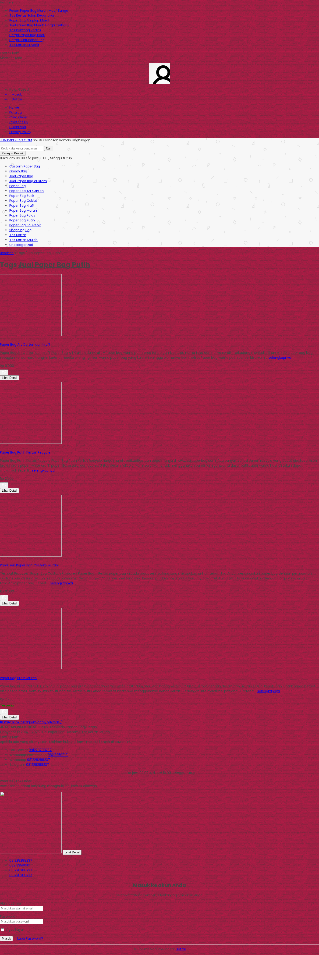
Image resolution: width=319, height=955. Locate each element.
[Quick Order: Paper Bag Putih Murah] (0, 673)
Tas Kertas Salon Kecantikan (32, 15)
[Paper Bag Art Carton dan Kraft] (31, 334)
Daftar (181, 949)
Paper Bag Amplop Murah (29, 20)
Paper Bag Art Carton (26, 190)
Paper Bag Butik (21, 195)
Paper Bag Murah (23, 210)
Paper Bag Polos (22, 215)
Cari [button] (48, 148)
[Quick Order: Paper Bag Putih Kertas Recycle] (0, 447)
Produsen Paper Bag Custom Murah (29, 565)
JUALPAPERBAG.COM (16, 140)
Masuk (6, 938)
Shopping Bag (20, 230)
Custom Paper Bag (24, 166)
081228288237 (40, 750)
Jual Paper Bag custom (28, 181)
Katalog (15, 112)
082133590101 (58, 755)
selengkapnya (280, 357)
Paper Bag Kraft (22, 205)
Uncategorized (21, 244)
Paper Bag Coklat (23, 200)
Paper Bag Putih (22, 220)
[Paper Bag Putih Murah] (31, 668)
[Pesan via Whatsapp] (4, 372)
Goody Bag (18, 171)
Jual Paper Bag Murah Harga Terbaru (39, 25)
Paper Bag (17, 186)
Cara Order (18, 117)
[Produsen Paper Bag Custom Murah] (31, 555)
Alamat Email (10, 903)
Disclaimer (17, 127)
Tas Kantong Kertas (25, 30)
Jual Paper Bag (21, 176)
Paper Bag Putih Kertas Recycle (25, 452)
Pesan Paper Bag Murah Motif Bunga (38, 10)
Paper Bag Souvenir (25, 225)
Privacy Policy (20, 132)
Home (14, 107)
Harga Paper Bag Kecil (27, 35)
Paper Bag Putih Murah (18, 678)
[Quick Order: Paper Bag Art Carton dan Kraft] (0, 339)
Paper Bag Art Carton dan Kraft (25, 344)
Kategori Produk (13, 153)
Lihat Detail (9, 378)
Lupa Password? (30, 938)
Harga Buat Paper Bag (27, 40)
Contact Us (18, 122)
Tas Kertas (17, 235)
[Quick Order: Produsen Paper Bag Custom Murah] (0, 560)
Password (7, 916)
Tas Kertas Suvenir (24, 45)
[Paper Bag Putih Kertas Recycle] (31, 442)
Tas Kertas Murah (23, 240)
